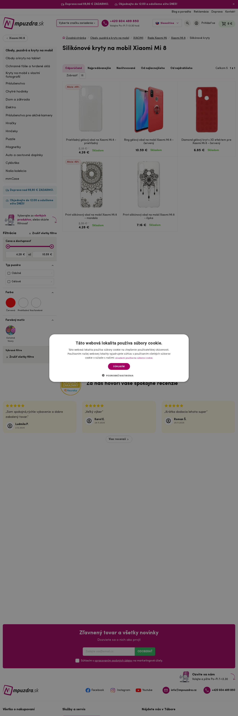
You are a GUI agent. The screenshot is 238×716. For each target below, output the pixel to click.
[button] (119, 375)
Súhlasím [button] (119, 366)
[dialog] (119, 358)
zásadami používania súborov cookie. (134, 357)
